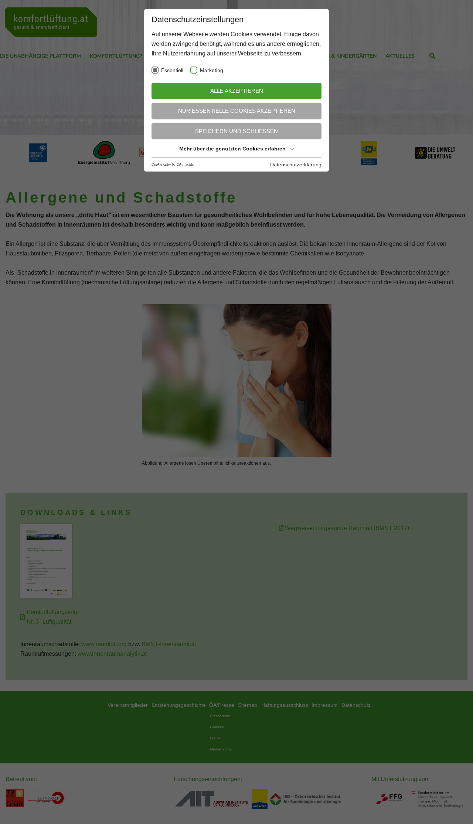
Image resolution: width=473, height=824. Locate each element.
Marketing (211, 70)
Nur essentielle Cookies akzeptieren (236, 111)
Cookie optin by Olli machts (173, 164)
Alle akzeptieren (236, 91)
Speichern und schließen (236, 131)
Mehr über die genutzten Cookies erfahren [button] (232, 149)
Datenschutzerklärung (295, 164)
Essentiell (172, 70)
